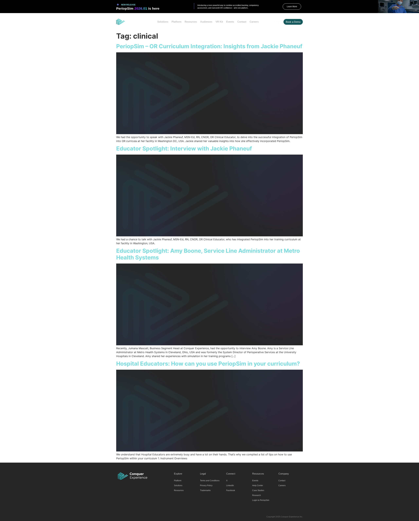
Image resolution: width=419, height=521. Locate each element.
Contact (241, 21)
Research (256, 495)
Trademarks (205, 490)
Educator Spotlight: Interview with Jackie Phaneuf (184, 148)
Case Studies (258, 490)
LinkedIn (230, 485)
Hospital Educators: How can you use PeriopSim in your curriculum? (208, 363)
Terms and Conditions (209, 480)
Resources (191, 21)
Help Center (257, 485)
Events (230, 21)
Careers (254, 21)
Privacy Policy (206, 485)
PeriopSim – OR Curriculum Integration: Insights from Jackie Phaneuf (209, 46)
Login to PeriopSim (260, 500)
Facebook (230, 490)
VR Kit (219, 21)
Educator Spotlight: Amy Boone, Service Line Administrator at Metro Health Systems (208, 254)
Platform (176, 21)
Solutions (162, 21)
